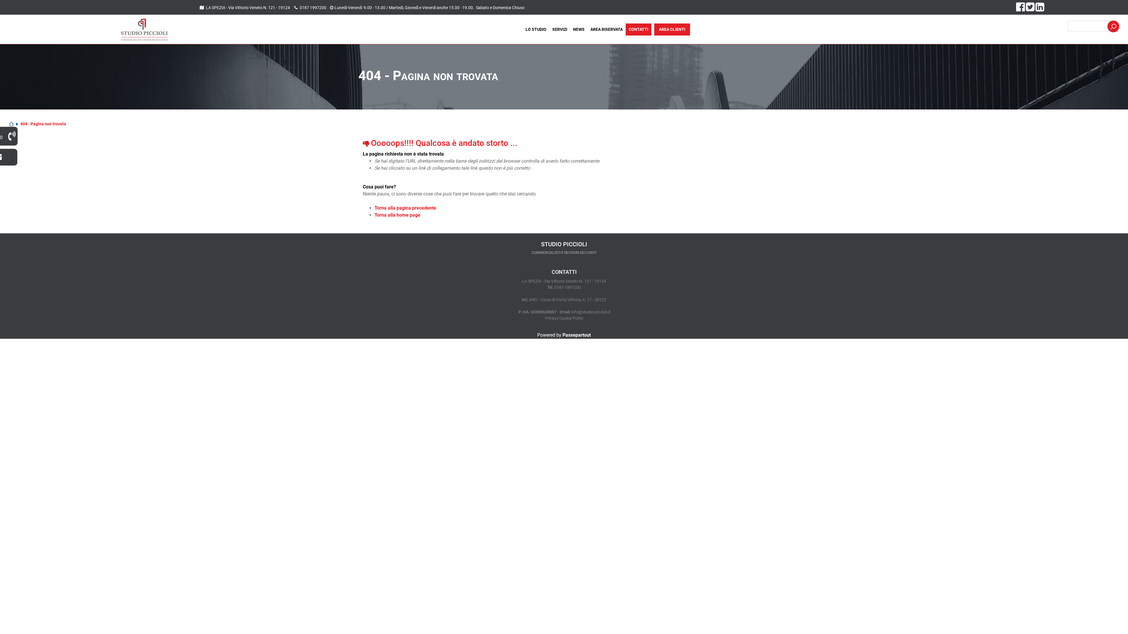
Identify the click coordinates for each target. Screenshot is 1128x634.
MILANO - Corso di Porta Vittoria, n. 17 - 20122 (564, 299)
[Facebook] (1021, 9)
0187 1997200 (313, 7)
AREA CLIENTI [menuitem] (672, 29)
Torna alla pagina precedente (405, 208)
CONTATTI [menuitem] (638, 29)
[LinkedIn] (1039, 9)
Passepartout (577, 335)
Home (13, 124)
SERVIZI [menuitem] (559, 29)
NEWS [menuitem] (579, 29)
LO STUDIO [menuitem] (536, 29)
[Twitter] (1030, 9)
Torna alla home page (397, 215)
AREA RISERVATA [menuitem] (606, 29)
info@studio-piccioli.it (591, 312)
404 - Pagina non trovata (43, 124)
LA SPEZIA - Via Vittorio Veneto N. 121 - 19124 (248, 7)
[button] (1113, 26)
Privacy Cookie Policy (564, 318)
